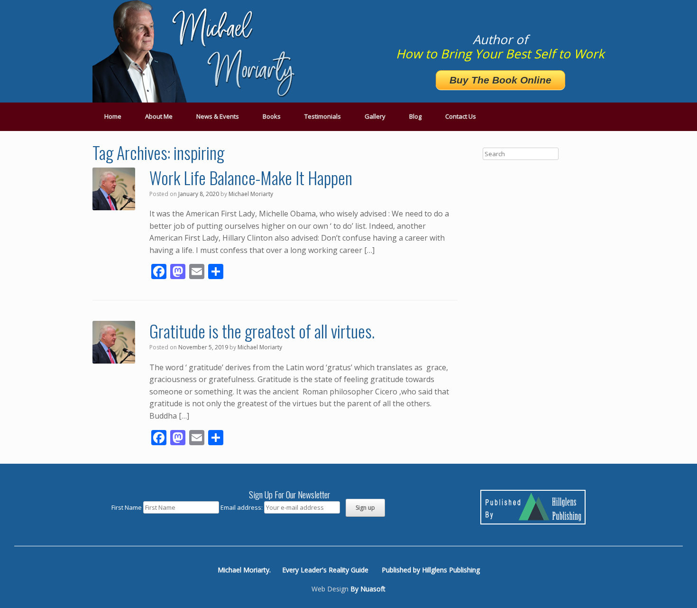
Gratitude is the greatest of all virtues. (262, 330)
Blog (415, 116)
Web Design (330, 588)
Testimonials (322, 116)
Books (272, 116)
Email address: (242, 507)
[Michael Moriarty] (196, 51)
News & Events (217, 116)
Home (112, 116)
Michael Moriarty (251, 194)
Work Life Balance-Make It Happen (250, 177)
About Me (159, 116)
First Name (126, 507)
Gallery (375, 116)
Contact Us (460, 116)
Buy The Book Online (500, 80)
